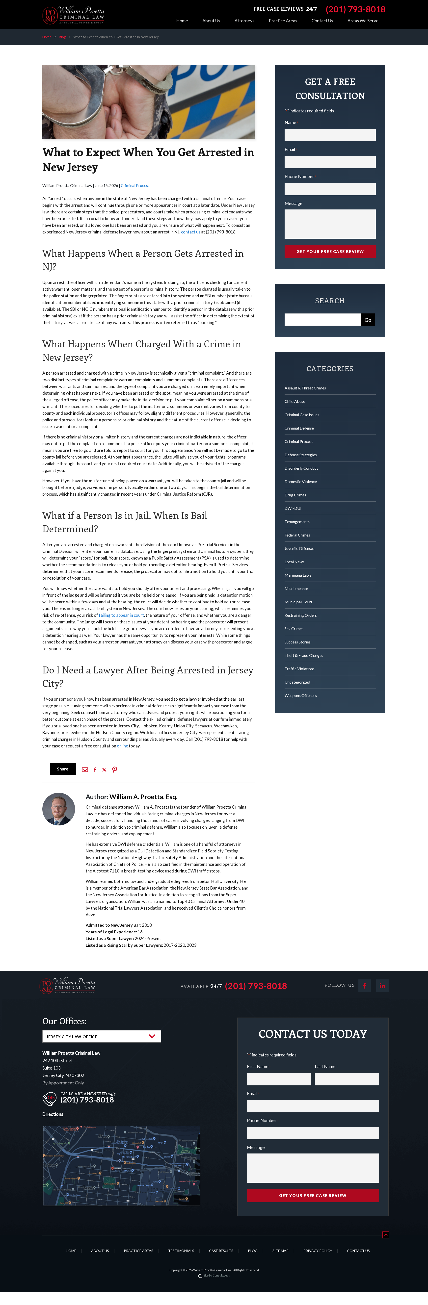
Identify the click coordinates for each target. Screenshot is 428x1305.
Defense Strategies (301, 454)
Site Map (280, 1251)
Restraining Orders (301, 615)
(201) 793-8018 (256, 986)
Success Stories (298, 642)
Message (293, 203)
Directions (52, 1114)
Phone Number (300, 176)
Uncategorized (297, 682)
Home (182, 20)
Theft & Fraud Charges (304, 655)
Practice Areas (283, 20)
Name (291, 122)
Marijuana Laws (298, 575)
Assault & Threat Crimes (305, 387)
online (122, 745)
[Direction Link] (121, 1129)
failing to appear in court (121, 615)
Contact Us (322, 20)
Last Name (326, 1066)
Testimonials (181, 1251)
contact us (190, 231)
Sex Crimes (294, 628)
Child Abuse (295, 401)
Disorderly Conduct (301, 468)
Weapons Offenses (301, 695)
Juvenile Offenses (300, 548)
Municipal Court (298, 601)
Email (291, 149)
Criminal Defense (299, 428)
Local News (294, 561)
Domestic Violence (301, 481)
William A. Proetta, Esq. (143, 797)
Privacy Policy (317, 1251)
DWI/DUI (293, 508)
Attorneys (244, 20)
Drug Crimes (295, 494)
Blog (62, 37)
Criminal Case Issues (302, 414)
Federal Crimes (297, 535)
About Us (211, 20)
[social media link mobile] (364, 985)
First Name (258, 1066)
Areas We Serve (363, 20)
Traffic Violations (300, 668)
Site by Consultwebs (217, 1275)
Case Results (221, 1251)
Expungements (297, 521)
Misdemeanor (296, 588)
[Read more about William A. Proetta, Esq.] (58, 795)
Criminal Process (135, 185)
